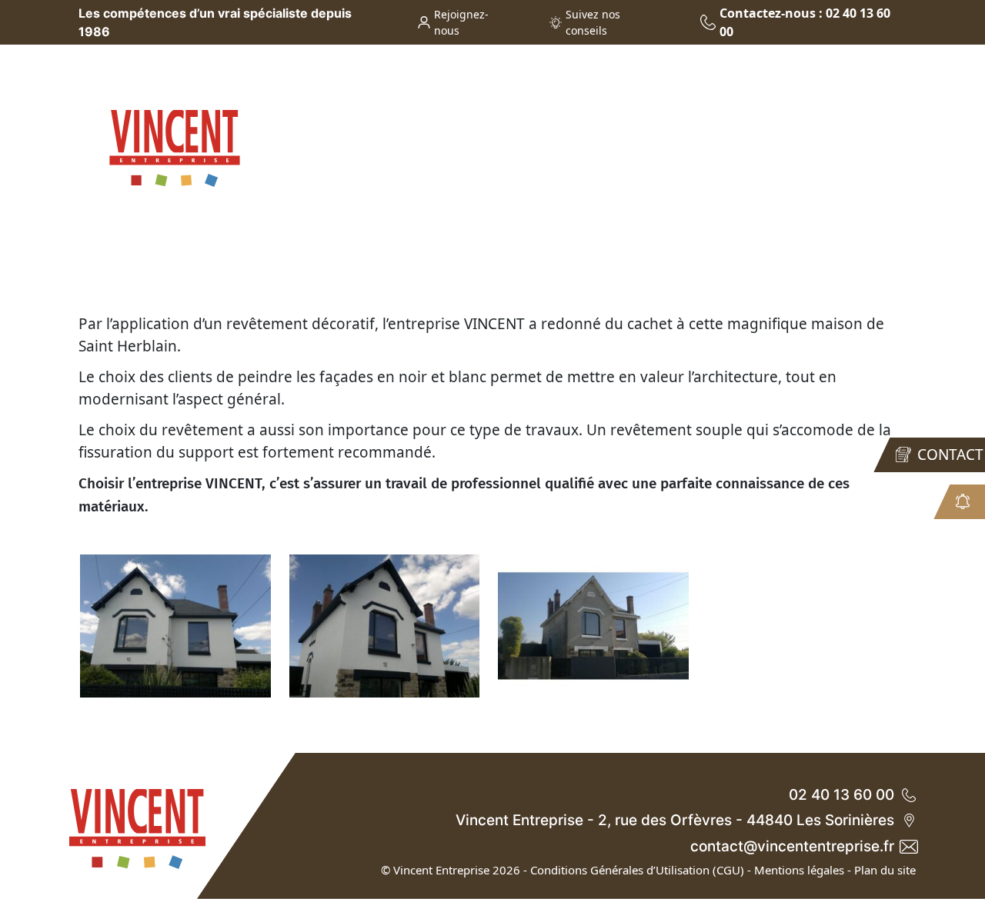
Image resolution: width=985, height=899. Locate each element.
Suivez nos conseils (593, 22)
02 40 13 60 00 (841, 795)
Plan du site (885, 869)
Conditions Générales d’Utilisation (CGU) (637, 869)
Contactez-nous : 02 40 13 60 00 (805, 22)
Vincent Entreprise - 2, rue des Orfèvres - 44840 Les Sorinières (675, 820)
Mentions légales (799, 869)
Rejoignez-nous (461, 22)
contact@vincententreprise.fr (792, 846)
